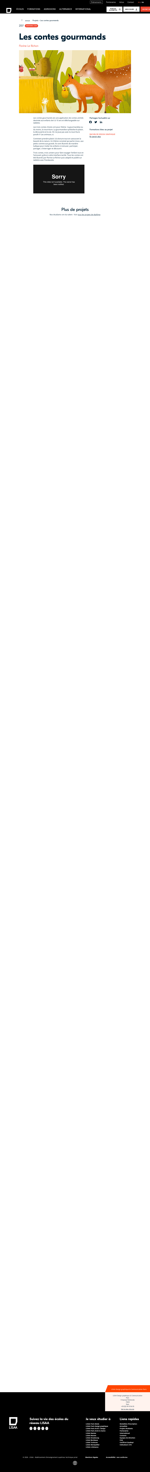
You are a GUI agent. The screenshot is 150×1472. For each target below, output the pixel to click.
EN (143, 2)
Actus (121, 2)
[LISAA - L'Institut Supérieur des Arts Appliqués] (13, 1423)
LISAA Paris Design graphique (97, 1426)
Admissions (50, 9)
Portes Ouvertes (113, 9)
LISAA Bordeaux (92, 1440)
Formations (33, 9)
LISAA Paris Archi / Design (95, 1428)
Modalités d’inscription (128, 1424)
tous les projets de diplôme (89, 214)
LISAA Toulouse (92, 1442)
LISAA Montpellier (92, 1445)
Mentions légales (91, 1457)
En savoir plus (95, 137)
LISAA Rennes (91, 1435)
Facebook (31, 1428)
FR (139, 2)
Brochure (129, 9)
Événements (96, 2)
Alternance (65, 9)
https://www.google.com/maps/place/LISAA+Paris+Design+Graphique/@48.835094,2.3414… (127, 1409)
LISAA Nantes (91, 1433)
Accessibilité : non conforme (116, 1457)
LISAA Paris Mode (92, 1424)
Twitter (42, 1428)
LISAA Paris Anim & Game (95, 1431)
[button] (75, 1463)
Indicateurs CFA (126, 1445)
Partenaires (111, 2)
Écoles (20, 9)
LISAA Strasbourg (92, 1438)
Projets (35, 21)
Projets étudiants (126, 1428)
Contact (130, 2)
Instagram (34, 1428)
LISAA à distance (92, 1447)
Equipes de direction (127, 1438)
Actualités (123, 1426)
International (83, 9)
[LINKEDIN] (101, 122)
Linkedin (38, 1428)
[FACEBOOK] (90, 122)
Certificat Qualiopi (127, 1442)
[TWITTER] (95, 122)
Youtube (46, 1428)
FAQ (121, 1440)
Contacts (123, 1435)
